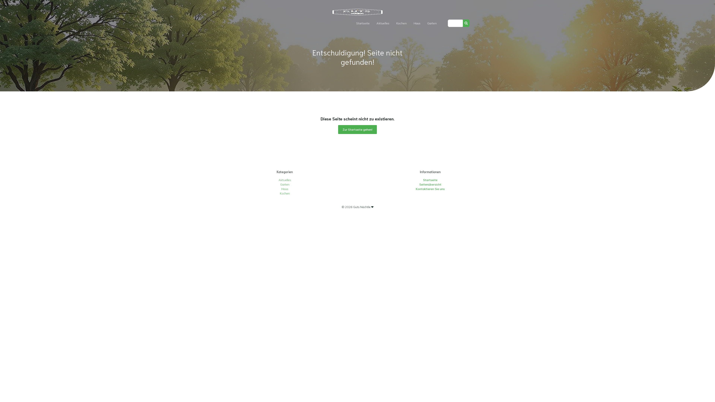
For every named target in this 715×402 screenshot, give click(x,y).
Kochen (401, 23)
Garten (432, 23)
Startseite (363, 23)
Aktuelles (382, 23)
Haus (417, 23)
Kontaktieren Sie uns (430, 189)
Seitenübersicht (430, 184)
